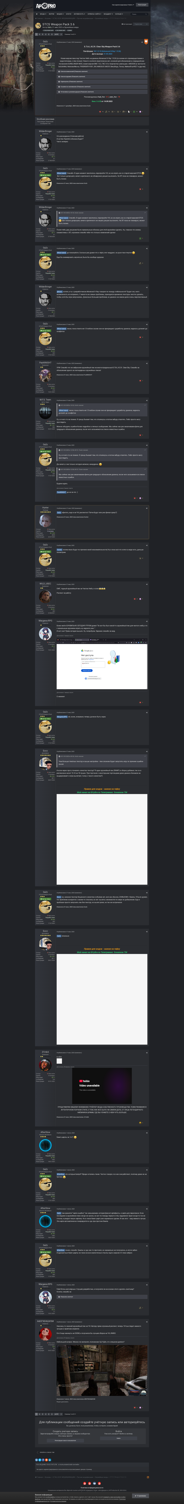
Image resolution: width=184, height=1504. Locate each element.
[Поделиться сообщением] (142, 42)
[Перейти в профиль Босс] (45, 763)
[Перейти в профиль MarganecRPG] (45, 633)
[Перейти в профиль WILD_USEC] (45, 596)
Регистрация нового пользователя (65, 1440)
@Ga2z (59, 292)
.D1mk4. (45, 1052)
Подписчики (138, 24)
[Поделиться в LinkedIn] (49, 1459)
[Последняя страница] (61, 34)
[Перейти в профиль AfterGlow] (45, 1145)
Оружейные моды (71, 27)
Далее (56, 34)
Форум (51, 14)
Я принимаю (141, 1496)
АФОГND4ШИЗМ (45, 1321)
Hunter (45, 507)
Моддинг (108, 14)
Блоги (68, 14)
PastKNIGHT (45, 362)
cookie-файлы (50, 1497)
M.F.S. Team (45, 399)
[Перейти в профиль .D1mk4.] (45, 1065)
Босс (45, 750)
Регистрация (142, 5)
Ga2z (45, 41)
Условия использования (58, 1501)
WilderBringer (45, 131)
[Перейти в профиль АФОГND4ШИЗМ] (45, 1334)
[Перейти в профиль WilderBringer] (45, 144)
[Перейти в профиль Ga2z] (38, 26)
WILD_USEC (45, 583)
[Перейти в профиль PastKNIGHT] (45, 375)
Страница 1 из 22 (70, 34)
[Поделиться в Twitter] (39, 1459)
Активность (79, 14)
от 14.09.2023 (102, 101)
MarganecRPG (45, 620)
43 (146, 24)
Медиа (60, 14)
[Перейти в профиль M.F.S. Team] (45, 412)
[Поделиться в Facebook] (43, 1459)
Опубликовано (65, 42)
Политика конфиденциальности (92, 1488)
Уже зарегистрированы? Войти (122, 5)
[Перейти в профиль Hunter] (45, 520)
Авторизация (127, 24)
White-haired (61, 173)
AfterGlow (45, 1132)
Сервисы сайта (94, 14)
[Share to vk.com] (36, 1459)
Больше (118, 14)
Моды (42, 14)
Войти (118, 1438)
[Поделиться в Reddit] (46, 1459)
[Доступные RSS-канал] (148, 1477)
